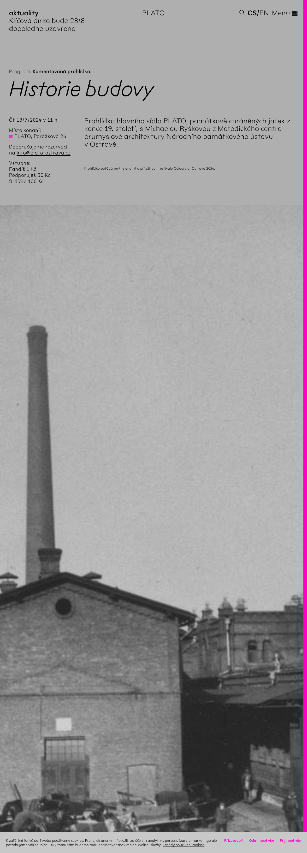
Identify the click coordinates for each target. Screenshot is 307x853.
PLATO (153, 13)
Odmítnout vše (261, 840)
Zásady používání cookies (184, 845)
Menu (285, 13)
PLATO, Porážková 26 (40, 136)
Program (19, 71)
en (264, 13)
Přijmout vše (290, 840)
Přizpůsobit (233, 840)
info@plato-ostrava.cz (44, 153)
